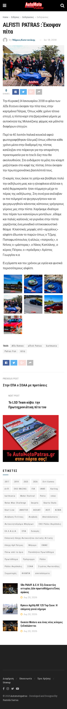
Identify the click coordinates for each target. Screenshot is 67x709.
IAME (42, 489)
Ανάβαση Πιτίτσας (14, 517)
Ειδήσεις (15, 17)
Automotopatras (18, 696)
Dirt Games (48, 481)
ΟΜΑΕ (45, 545)
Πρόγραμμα (29, 559)
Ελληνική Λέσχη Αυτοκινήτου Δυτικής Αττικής (29, 538)
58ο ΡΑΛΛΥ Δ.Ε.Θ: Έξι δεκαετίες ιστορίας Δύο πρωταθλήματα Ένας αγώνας (40, 588)
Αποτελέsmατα (50, 517)
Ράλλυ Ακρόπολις (13, 566)
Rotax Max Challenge (15, 503)
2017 (7, 481)
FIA (33, 489)
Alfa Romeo (18, 346)
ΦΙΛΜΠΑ (26, 573)
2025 (26, 481)
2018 (16, 481)
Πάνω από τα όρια (14, 552)
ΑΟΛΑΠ (37, 510)
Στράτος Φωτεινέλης (49, 566)
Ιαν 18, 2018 (50, 39)
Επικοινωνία (26, 678)
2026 (35, 481)
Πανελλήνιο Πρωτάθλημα (41, 552)
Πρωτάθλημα (11, 559)
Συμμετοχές (11, 573)
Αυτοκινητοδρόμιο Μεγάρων (19, 524)
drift (7, 489)
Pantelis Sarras (10, 700)
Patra (43, 496)
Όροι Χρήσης (44, 678)
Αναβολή (33, 517)
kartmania (51, 346)
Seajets (35, 503)
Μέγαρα (32, 545)
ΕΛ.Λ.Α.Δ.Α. (11, 531)
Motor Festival (27, 496)
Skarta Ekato (50, 503)
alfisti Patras (35, 346)
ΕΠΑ (24, 531)
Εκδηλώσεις (28, 17)
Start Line (10, 510)
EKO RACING (20, 489)
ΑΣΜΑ (58, 510)
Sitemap (7, 682)
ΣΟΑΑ (30, 566)
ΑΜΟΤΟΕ (24, 510)
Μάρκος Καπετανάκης (23, 39)
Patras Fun (10, 351)
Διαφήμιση (8, 678)
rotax (53, 496)
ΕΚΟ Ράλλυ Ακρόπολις (50, 524)
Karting (54, 489)
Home (5, 17)
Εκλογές (35, 531)
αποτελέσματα (42, 573)
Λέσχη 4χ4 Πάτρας (14, 545)
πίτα (22, 351)
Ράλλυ (43, 559)
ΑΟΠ (48, 510)
